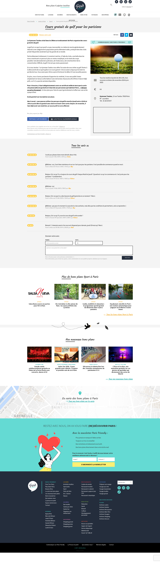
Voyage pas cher (104, 487)
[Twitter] (126, 34)
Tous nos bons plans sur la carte (81, 401)
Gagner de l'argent (86, 526)
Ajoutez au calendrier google (65, 119)
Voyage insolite (103, 491)
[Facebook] (122, 34)
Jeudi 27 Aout (49, 518)
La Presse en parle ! (73, 545)
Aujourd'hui (48, 514)
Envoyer (127, 257)
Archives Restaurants (105, 509)
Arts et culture (120, 364)
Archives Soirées (104, 507)
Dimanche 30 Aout (50, 525)
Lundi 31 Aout (49, 528)
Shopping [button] (105, 14)
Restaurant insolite (86, 487)
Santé (83, 506)
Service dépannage (86, 528)
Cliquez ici (62, 126)
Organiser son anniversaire (67, 512)
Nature (65, 496)
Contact (47, 505)
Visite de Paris (67, 491)
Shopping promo (68, 524)
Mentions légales (101, 545)
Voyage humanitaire (105, 489)
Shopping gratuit (68, 522)
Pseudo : (47, 240)
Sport (39, 301)
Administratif (85, 530)
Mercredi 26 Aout (50, 516)
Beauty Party (49, 489)
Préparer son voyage (105, 484)
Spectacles (66, 487)
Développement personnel (66, 364)
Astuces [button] (72, 20)
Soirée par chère (68, 507)
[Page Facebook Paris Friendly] (116, 2)
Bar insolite (66, 504)
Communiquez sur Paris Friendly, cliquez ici (39, 134)
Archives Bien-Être (104, 512)
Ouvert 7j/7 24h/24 (86, 533)
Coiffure (83, 511)
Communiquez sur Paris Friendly (55, 545)
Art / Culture (66, 493)
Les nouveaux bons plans (52, 493)
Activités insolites (68, 484)
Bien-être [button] (84, 14)
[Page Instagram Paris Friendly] (121, 2)
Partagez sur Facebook (38, 119)
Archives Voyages (104, 514)
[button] (115, 15)
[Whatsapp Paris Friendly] (125, 2)
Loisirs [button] (50, 14)
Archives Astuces (104, 519)
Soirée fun (66, 509)
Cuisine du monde (86, 484)
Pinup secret (80, 551)
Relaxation (84, 504)
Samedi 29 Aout (49, 523)
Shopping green (67, 526)
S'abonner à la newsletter (93, 464)
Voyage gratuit (103, 493)
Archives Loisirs (103, 505)
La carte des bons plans (52, 491)
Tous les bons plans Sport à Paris (119, 314)
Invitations (39, 14)
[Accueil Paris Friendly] (80, 6)
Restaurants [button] (71, 14)
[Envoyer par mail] (131, 34)
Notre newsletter (50, 496)
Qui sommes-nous (50, 498)
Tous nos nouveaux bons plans (120, 379)
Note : (77, 240)
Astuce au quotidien (87, 524)
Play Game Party (50, 487)
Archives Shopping (104, 516)
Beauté (83, 508)
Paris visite (94, 364)
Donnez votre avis (45, 35)
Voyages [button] (94, 14)
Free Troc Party (49, 484)
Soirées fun (39, 364)
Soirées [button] (60, 14)
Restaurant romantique (88, 495)
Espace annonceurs (51, 503)
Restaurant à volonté (87, 489)
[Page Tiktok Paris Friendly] (130, 2)
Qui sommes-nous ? (87, 545)
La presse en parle (50, 500)
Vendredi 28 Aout (50, 521)
